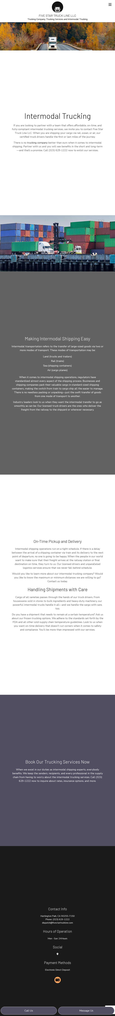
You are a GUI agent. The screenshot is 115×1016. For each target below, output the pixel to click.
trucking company (37, 142)
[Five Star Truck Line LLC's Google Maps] (57, 954)
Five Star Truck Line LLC (57, 15)
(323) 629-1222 (61, 919)
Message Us (86, 1010)
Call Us (29, 1010)
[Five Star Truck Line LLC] (57, 6)
